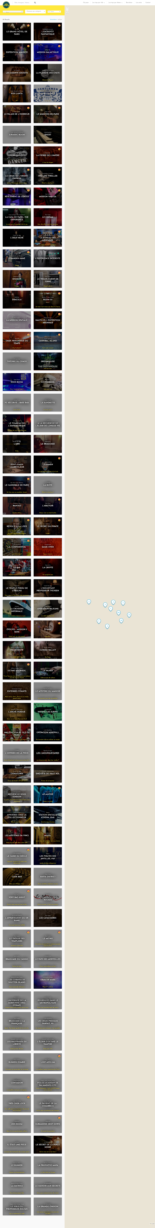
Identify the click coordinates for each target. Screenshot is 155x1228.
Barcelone (129, 2)
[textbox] (35, 11)
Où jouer (86, 2)
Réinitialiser (53, 19)
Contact (147, 2)
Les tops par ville (97, 2)
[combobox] (35, 11)
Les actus (139, 2)
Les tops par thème (115, 2)
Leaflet (153, 1223)
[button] (89, 602)
